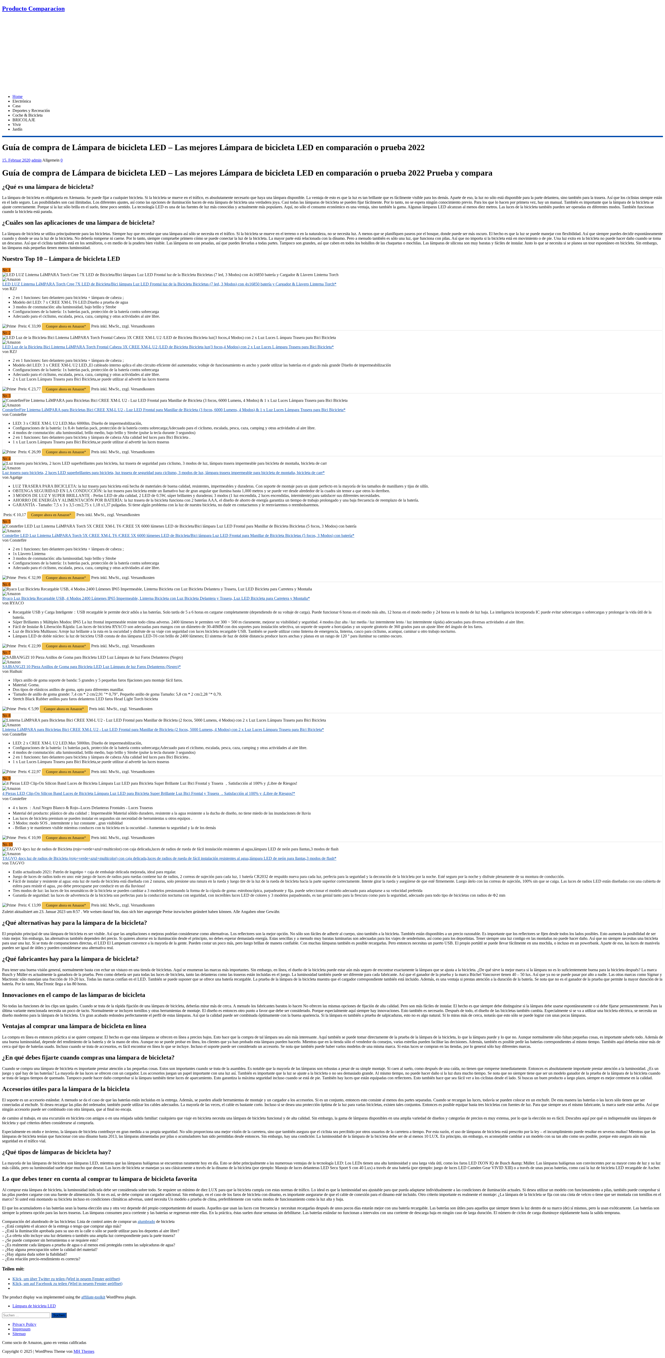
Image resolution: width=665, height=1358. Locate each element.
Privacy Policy (24, 1324)
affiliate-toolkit (93, 1297)
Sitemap (19, 1334)
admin (36, 160)
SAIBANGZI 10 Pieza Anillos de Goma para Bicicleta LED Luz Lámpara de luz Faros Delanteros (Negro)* (91, 666)
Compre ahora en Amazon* (66, 326)
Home (17, 96)
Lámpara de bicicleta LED (34, 1306)
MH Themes (84, 1351)
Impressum (21, 1329)
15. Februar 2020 (16, 160)
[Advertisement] (332, 53)
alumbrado (146, 1221)
